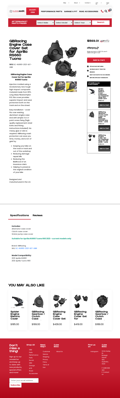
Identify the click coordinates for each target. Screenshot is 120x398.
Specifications (19, 216)
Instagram (94, 351)
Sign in (107, 3)
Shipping (46, 357)
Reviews (38, 216)
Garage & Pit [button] (70, 12)
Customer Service (46, 352)
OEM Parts (31, 351)
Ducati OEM (31, 361)
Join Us (97, 3)
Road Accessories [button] (88, 12)
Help (64, 3)
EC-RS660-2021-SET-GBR (26, 248)
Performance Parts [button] (51, 12)
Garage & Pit (32, 367)
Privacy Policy (45, 360)
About (76, 3)
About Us (59, 351)
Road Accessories (33, 372)
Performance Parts (33, 356)
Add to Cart (99, 60)
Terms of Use (46, 366)
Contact (87, 3)
